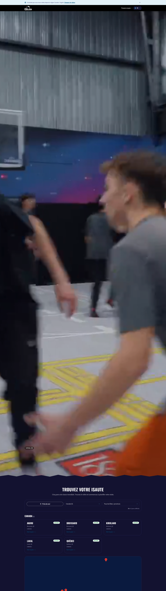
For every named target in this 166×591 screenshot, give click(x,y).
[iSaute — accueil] (28, 8)
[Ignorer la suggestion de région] (139, 2)
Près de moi (46, 504)
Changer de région (69, 2)
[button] (106, 560)
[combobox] (137, 8)
